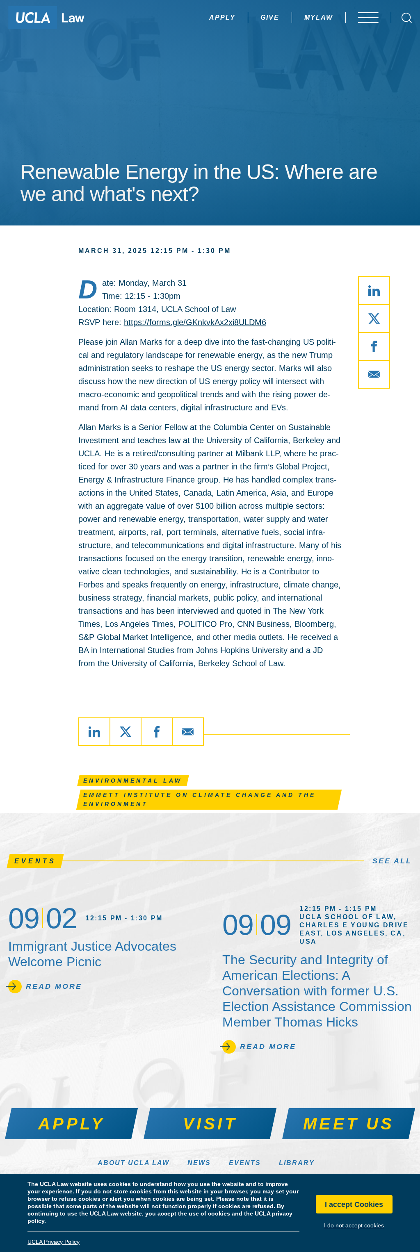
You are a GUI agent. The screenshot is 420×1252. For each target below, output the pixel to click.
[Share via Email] (374, 374)
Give (269, 17)
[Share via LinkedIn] (374, 290)
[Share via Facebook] (374, 346)
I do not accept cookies (354, 1225)
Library (297, 1162)
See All (392, 861)
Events (245, 1162)
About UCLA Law (133, 1162)
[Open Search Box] (407, 18)
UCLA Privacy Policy (53, 1241)
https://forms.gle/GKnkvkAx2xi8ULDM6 (195, 322)
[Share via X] (374, 318)
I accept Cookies (354, 1204)
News (199, 1162)
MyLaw (318, 17)
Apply (222, 17)
